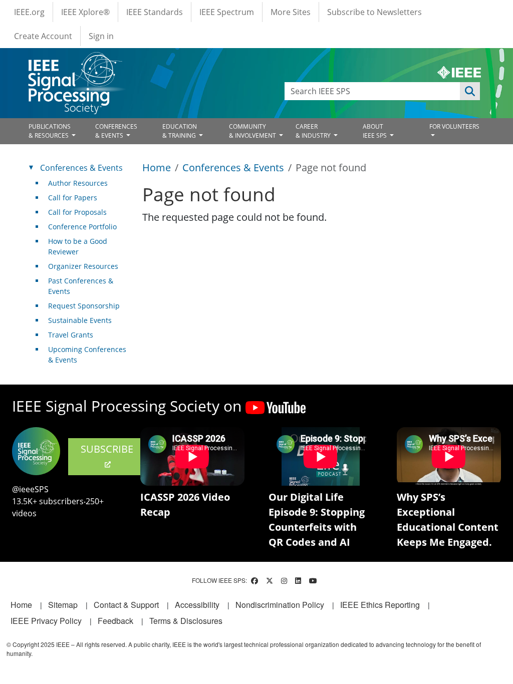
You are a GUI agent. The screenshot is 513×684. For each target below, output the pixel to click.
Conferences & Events (233, 167)
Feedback (115, 620)
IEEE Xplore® (85, 12)
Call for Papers (72, 197)
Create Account (43, 36)
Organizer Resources (83, 266)
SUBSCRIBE (107, 449)
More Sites (291, 12)
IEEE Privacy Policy (46, 620)
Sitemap (63, 604)
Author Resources (78, 183)
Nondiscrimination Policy (279, 604)
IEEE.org (29, 12)
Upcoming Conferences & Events (87, 355)
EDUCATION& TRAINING (179, 131)
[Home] (74, 61)
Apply (470, 91)
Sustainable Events (80, 320)
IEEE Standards (154, 12)
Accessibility (197, 604)
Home (156, 167)
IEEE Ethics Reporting (380, 604)
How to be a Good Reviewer (77, 246)
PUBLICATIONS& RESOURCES (50, 131)
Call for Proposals (77, 212)
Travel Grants (70, 334)
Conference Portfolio (82, 226)
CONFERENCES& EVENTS (116, 131)
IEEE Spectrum (226, 12)
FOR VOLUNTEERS (454, 126)
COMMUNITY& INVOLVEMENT (253, 131)
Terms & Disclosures (185, 620)
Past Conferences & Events (80, 286)
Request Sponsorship (84, 305)
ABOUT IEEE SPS (375, 131)
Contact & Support (126, 604)
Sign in (101, 36)
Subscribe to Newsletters (374, 12)
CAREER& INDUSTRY (314, 131)
